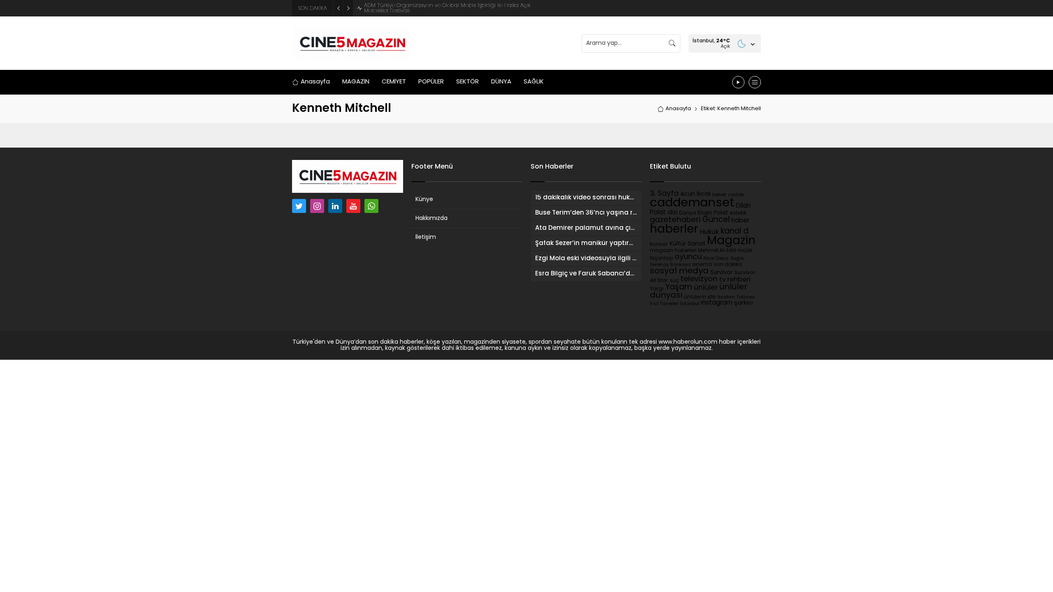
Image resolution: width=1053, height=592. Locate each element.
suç (674, 280)
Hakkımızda (431, 218)
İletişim (425, 237)
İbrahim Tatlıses (736, 297)
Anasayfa (678, 108)
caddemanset (692, 203)
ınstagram (717, 303)
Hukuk (709, 232)
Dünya (687, 213)
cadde (736, 195)
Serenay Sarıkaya (670, 265)
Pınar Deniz (716, 259)
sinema (702, 264)
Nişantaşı (661, 258)
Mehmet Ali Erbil (717, 250)
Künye (424, 200)
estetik (738, 213)
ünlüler (706, 287)
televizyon (698, 279)
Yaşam (678, 287)
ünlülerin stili (700, 297)
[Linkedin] (335, 206)
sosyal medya (679, 271)
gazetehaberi (675, 220)
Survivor (721, 272)
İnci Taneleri (664, 304)
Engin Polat (713, 213)
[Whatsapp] (371, 206)
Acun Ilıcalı (695, 194)
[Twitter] (299, 206)
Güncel (716, 220)
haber (740, 220)
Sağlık (737, 259)
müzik (745, 250)
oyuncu (688, 257)
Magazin (731, 241)
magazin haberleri (673, 250)
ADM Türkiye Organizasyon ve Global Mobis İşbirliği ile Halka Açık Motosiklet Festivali (447, 8)
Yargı (656, 288)
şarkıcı (743, 303)
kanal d (735, 232)
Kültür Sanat (687, 244)
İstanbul (689, 304)
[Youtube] (353, 206)
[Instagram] (317, 206)
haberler (674, 230)
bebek (719, 195)
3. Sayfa (664, 193)
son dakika (728, 264)
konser (659, 244)
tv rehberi (735, 280)
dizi (672, 213)
